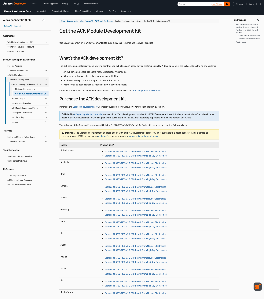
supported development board (143, 136)
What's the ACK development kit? (247, 24)
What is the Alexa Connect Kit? (20, 42)
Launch (15, 122)
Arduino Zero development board (249, 35)
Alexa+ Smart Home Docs (17, 11)
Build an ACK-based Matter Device (21, 137)
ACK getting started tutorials (88, 114)
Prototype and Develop (21, 103)
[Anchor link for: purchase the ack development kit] (128, 98)
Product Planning (14, 66)
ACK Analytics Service (16, 175)
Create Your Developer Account (20, 47)
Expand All (17, 26)
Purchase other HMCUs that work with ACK (247, 31)
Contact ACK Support (16, 51)
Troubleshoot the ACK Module (19, 156)
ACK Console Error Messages (19, 180)
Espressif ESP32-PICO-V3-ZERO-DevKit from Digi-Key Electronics (136, 155)
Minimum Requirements (25, 89)
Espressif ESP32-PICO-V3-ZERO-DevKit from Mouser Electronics (135, 151)
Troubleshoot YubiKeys (17, 161)
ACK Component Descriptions (147, 90)
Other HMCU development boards (249, 39)
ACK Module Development (18, 79)
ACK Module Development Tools (25, 108)
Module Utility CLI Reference (19, 184)
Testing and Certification (22, 112)
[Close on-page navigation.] (258, 19)
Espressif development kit (85, 106)
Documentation (72, 21)
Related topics (241, 42)
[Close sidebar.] (43, 20)
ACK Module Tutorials (16, 141)
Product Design (18, 98)
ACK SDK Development (16, 75)
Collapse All (8, 26)
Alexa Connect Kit (86, 21)
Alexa (63, 21)
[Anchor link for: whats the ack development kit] (125, 57)
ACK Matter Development (17, 70)
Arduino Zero (104, 136)
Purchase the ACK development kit (247, 27)
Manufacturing (18, 117)
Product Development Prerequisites (26, 84)
